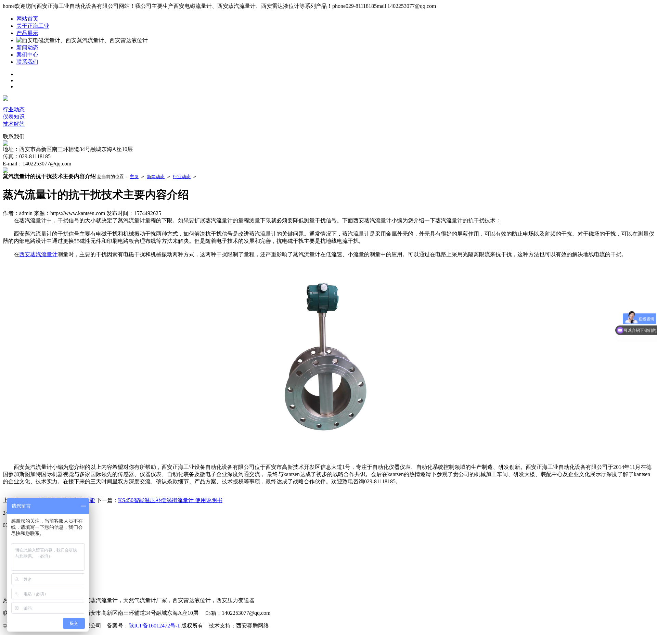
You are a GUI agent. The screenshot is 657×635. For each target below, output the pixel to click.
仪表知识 (14, 117)
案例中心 (27, 55)
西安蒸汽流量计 (38, 254)
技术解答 (14, 124)
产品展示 (27, 33)
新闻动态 (27, 47)
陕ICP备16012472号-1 (154, 625)
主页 (134, 176)
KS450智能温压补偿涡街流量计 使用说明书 (170, 500)
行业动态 (14, 109)
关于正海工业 (32, 26)
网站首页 (27, 19)
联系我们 (27, 62)
